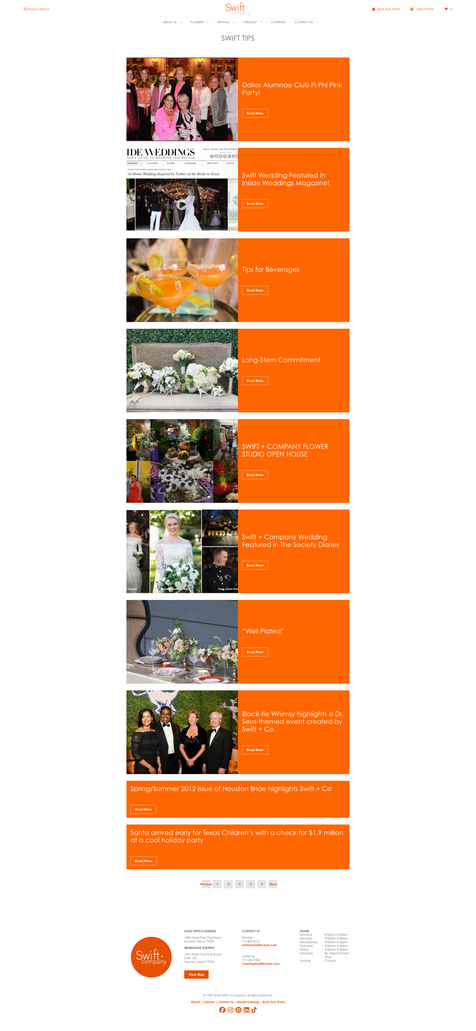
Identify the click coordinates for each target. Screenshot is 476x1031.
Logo (238, 9)
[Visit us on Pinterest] (238, 1010)
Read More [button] (255, 113)
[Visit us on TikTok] (254, 1010)
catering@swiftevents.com (260, 964)
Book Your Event (274, 1002)
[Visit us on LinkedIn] (246, 1010)
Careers (209, 1002)
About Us (170, 22)
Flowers (197, 22)
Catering (278, 22)
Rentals (224, 22)
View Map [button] (196, 974)
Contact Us (304, 22)
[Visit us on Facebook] (222, 1010)
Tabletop (250, 22)
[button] (36, 9)
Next (273, 884)
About (195, 1002)
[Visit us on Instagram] (230, 1010)
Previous (206, 884)
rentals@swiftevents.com (259, 945)
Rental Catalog (248, 1002)
